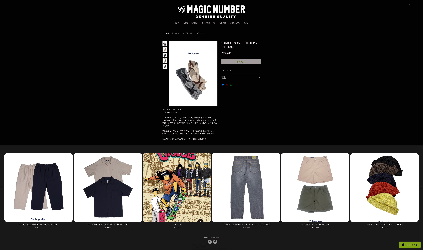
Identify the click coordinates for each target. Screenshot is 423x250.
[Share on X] (235, 84)
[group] (211, 191)
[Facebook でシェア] (223, 84)
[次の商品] (421, 187)
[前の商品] (1, 187)
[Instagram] (210, 242)
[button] (409, 4)
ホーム (165, 33)
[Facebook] (215, 242)
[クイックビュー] (38, 187)
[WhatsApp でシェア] (231, 84)
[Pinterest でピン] (227, 84)
